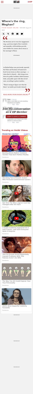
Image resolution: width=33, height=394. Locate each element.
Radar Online (10, 28)
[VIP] (30, 1)
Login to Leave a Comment (16, 116)
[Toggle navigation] (2, 1)
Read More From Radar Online (15, 94)
